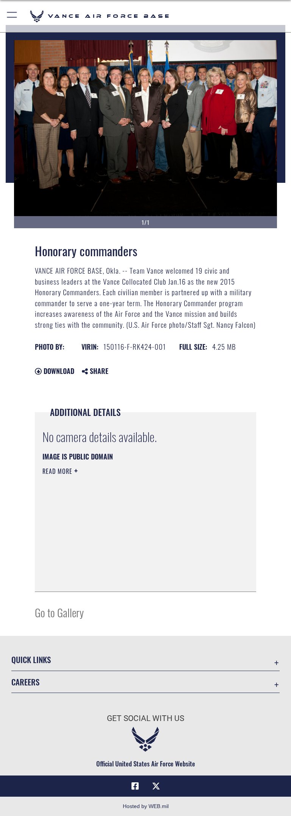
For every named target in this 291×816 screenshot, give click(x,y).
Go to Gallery (59, 612)
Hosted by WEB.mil (146, 806)
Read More (58, 471)
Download (58, 371)
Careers (25, 682)
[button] (12, 16)
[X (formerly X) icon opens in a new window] (156, 786)
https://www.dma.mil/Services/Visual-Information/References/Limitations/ (131, 530)
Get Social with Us (145, 718)
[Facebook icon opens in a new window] (135, 786)
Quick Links (31, 659)
